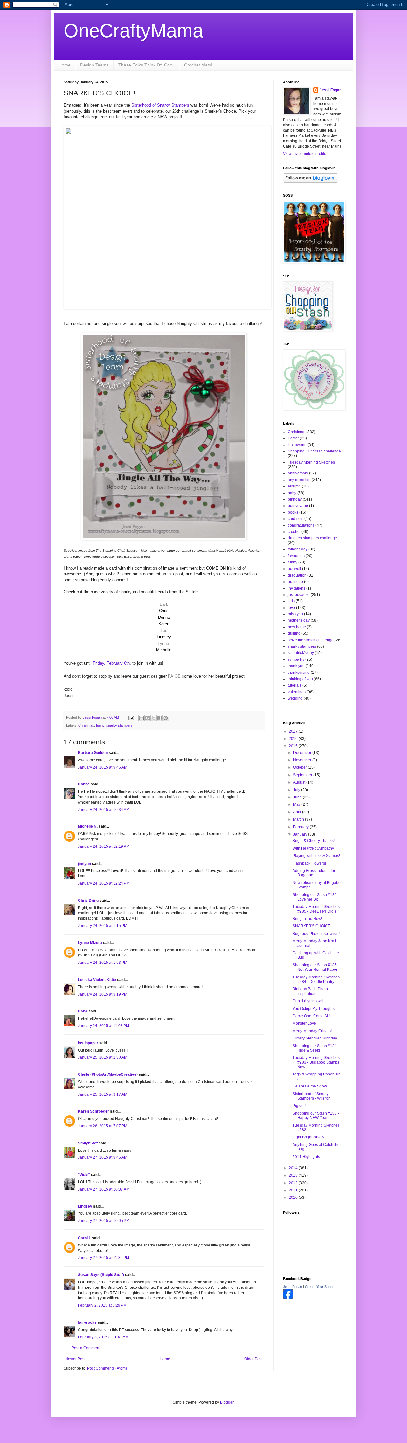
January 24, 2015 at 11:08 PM (103, 1026)
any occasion (299, 480)
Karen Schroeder (93, 1111)
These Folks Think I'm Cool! (146, 64)
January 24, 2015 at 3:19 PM (102, 994)
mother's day (299, 620)
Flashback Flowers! (309, 863)
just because (299, 594)
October (300, 767)
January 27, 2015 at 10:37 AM (103, 1189)
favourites (296, 556)
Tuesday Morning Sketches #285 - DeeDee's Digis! (316, 908)
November (302, 760)
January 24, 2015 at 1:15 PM (102, 925)
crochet (294, 531)
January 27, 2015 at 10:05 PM (103, 1221)
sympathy (296, 659)
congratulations (301, 525)
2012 (294, 1183)
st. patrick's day (301, 653)
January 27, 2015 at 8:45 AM (102, 1157)
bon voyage (298, 505)
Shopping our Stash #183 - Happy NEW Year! (316, 1115)
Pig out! (299, 1105)
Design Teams (94, 64)
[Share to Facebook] (159, 718)
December (302, 752)
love (291, 607)
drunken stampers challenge (312, 538)
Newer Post (75, 1359)
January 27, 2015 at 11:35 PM (103, 1257)
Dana (82, 1011)
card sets (295, 518)
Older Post (253, 1359)
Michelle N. (88, 826)
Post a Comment (86, 1348)
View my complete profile (304, 153)
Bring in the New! (307, 918)
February (301, 827)
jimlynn (84, 863)
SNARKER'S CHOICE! (312, 926)
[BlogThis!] (147, 718)
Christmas (86, 725)
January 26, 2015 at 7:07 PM (102, 1126)
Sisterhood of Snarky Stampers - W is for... (312, 1096)
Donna (84, 784)
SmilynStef (88, 1143)
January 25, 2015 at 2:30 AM (102, 1057)
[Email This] (141, 718)
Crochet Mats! (198, 64)
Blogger (226, 1402)
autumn (294, 486)
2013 (294, 1175)
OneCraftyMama (133, 30)
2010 (294, 1197)
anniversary (298, 473)
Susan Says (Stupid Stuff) (101, 1275)
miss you (295, 614)
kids (291, 601)
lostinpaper (88, 1043)
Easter (293, 438)
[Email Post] (131, 717)
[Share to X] (153, 718)
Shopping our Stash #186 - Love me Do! (316, 897)
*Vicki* (84, 1174)
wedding (295, 698)
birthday (295, 499)
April (297, 812)
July (297, 790)
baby (292, 493)
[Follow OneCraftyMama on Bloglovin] (310, 181)
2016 (294, 738)
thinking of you (300, 679)
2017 (294, 731)
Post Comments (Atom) (107, 1368)
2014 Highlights (306, 1157)
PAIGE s (175, 676)
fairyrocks (87, 1322)
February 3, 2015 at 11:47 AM (103, 1337)
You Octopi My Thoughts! (314, 1008)
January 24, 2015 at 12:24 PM (103, 883)
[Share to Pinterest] (165, 718)
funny (100, 725)
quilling (294, 633)
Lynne (163, 643)
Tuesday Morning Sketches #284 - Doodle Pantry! (316, 979)
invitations (296, 588)
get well (294, 568)
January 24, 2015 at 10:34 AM (103, 809)
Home (65, 64)
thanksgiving (299, 672)
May (297, 804)
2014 (294, 1168)
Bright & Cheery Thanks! (314, 841)
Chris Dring (88, 900)
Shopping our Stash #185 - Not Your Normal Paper (316, 967)
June (298, 797)
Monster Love (304, 1023)
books (293, 512)
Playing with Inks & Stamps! (316, 855)
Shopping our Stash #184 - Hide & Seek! (316, 1048)
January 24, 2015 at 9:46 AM (102, 767)
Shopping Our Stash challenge (314, 451)
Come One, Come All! (311, 1016)
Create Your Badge (319, 1286)
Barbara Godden (93, 752)
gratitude (295, 581)
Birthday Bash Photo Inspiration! (310, 991)
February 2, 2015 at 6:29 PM (102, 1305)
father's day (297, 549)
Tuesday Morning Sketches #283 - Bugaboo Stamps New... (316, 1062)
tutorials (294, 685)
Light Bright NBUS (308, 1137)
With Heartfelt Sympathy (313, 848)
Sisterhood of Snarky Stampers (160, 105)
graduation (297, 575)
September (303, 775)
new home (297, 627)
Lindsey (85, 1206)
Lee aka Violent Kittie (97, 979)
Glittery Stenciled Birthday (315, 1038)
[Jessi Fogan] (288, 1298)
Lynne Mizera (90, 943)
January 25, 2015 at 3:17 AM (102, 1094)
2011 (294, 1190)
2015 (294, 746)
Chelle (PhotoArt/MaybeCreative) (108, 1074)
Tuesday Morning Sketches (311, 462)
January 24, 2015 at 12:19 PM (103, 846)
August (299, 782)
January (300, 834)
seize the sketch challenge (311, 640)
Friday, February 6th (111, 663)
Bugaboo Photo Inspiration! (316, 933)
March (299, 819)
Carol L (84, 1238)
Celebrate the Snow (310, 1086)
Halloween (297, 445)
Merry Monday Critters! (312, 1031)
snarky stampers (119, 725)
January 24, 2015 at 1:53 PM (102, 962)
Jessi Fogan (330, 90)
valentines (297, 692)
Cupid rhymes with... (310, 1001)
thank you (296, 666)
